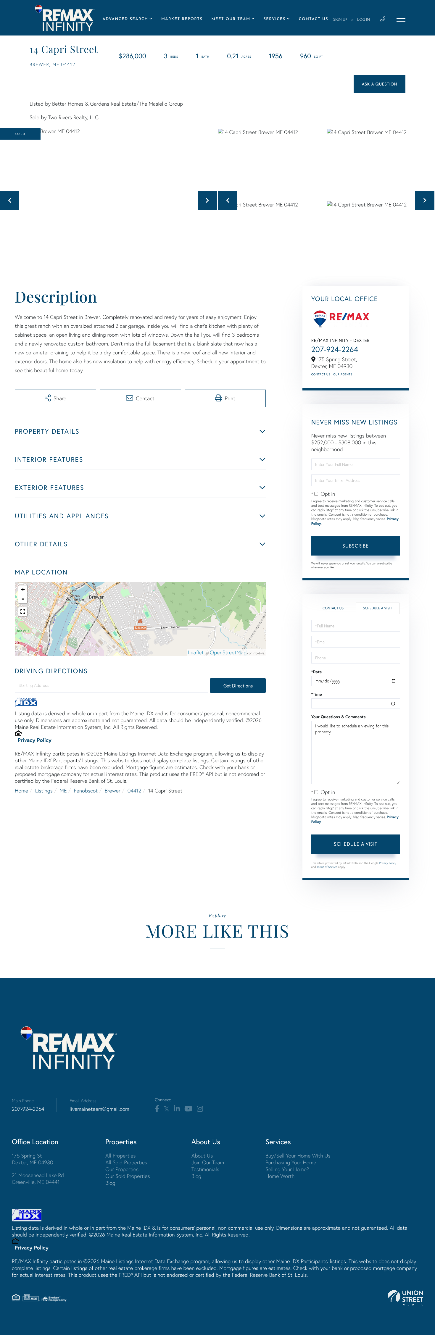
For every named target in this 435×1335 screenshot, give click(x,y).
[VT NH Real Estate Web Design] (405, 1297)
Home (21, 790)
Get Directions (238, 685)
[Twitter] (166, 1109)
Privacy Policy (34, 739)
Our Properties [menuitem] (121, 1169)
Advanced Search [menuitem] (125, 19)
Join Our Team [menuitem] (207, 1162)
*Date (316, 671)
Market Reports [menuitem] (182, 19)
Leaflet (196, 652)
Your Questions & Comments (338, 716)
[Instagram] (200, 1109)
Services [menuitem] (274, 19)
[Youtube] (188, 1109)
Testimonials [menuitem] (205, 1169)
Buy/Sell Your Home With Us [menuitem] (298, 1155)
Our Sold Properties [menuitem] (127, 1176)
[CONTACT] (379, 84)
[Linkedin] (177, 1109)
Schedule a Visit (377, 608)
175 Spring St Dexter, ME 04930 (32, 1159)
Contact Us (320, 374)
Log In (363, 20)
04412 (134, 790)
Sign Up (340, 20)
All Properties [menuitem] (120, 1155)
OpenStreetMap (228, 652)
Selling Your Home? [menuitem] (287, 1169)
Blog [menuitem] (110, 1182)
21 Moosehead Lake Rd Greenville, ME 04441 (38, 1178)
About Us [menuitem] (202, 1155)
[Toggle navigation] (401, 19)
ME (63, 790)
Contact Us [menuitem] (313, 19)
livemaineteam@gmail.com (99, 1108)
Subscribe (355, 546)
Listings (44, 790)
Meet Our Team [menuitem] (230, 19)
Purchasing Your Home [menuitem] (290, 1162)
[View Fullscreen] (22, 611)
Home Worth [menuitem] (279, 1176)
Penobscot (86, 790)
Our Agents (342, 374)
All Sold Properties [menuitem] (126, 1162)
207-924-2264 (334, 349)
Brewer (112, 790)
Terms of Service (327, 867)
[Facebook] (157, 1109)
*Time (316, 694)
